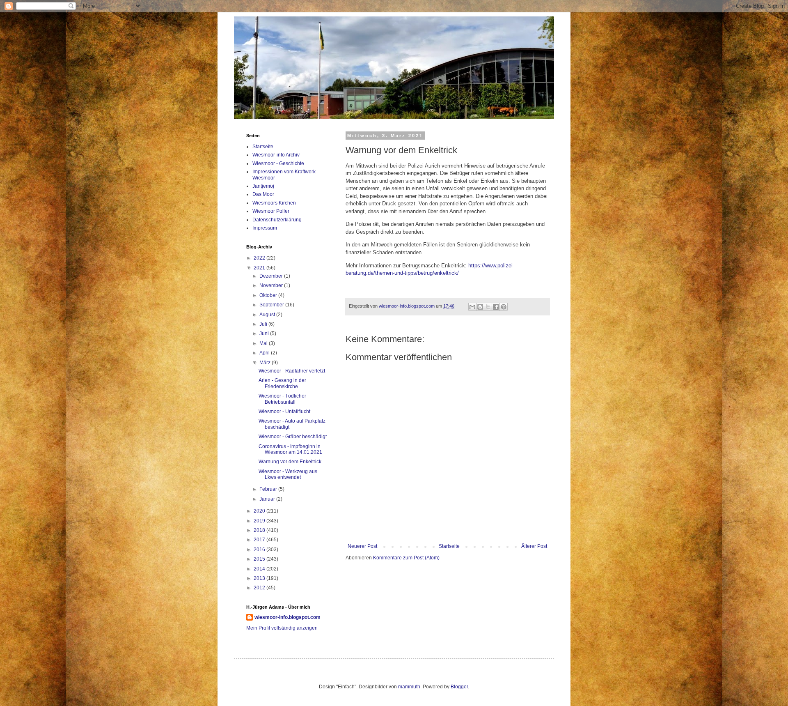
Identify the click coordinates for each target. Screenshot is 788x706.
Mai (264, 343)
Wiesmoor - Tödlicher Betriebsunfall (282, 399)
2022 (260, 258)
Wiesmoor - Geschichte (278, 163)
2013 (260, 578)
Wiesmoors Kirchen (274, 203)
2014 (260, 569)
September (272, 305)
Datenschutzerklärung (277, 220)
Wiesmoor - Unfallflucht (284, 411)
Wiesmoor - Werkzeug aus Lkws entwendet (288, 474)
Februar (268, 489)
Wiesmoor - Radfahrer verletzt (292, 371)
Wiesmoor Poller (270, 211)
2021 (260, 268)
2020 (260, 511)
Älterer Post (534, 546)
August (267, 314)
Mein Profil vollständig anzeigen (282, 628)
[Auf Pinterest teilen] (503, 307)
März (265, 363)
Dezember (271, 276)
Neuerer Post (362, 546)
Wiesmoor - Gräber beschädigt (293, 436)
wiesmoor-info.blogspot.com (287, 617)
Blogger (459, 687)
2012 (260, 588)
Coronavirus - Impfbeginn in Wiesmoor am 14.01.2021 (290, 449)
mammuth (409, 687)
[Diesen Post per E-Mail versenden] (472, 307)
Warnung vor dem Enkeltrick (290, 462)
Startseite (449, 546)
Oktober (268, 295)
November (271, 285)
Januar (267, 499)
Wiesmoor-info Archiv (276, 155)
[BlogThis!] (480, 307)
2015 (260, 559)
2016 (260, 549)
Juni (264, 333)
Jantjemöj (263, 186)
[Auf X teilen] (488, 307)
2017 (260, 540)
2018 (260, 530)
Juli (263, 324)
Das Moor (263, 194)
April (265, 353)
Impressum (264, 228)
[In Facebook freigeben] (496, 307)
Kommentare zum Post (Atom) (406, 558)
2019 (260, 521)
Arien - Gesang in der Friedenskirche (282, 383)
